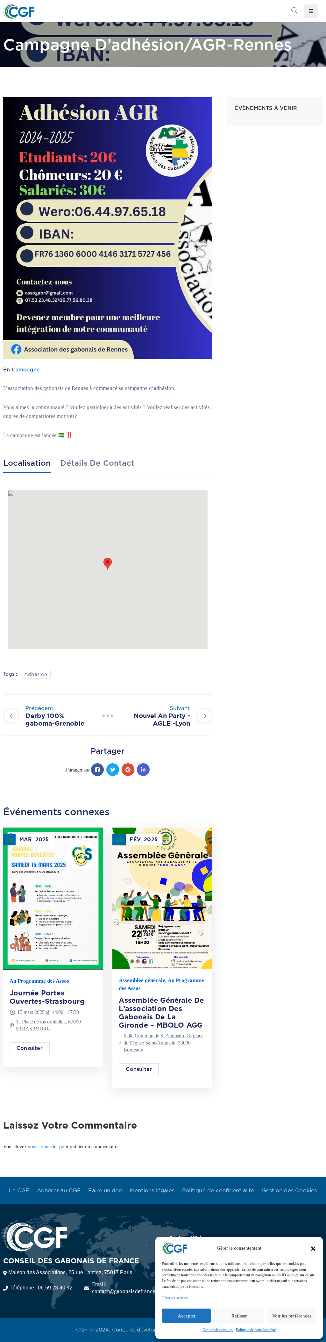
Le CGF (19, 1190)
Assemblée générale (142, 980)
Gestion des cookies (217, 1330)
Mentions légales (152, 1190)
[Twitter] (112, 769)
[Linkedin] (143, 769)
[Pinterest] (128, 769)
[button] (313, 1248)
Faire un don (105, 1190)
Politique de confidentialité (256, 1330)
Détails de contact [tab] (97, 463)
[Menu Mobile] (311, 11)
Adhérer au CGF (59, 1190)
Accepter (186, 1315)
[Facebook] (97, 769)
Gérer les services (175, 1298)
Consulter (30, 1048)
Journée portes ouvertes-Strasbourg (47, 997)
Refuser (239, 1315)
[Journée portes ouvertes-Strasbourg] (53, 898)
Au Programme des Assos (39, 981)
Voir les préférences (291, 1315)
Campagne (26, 370)
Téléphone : (41, 1287)
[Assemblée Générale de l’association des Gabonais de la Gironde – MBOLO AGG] (162, 898)
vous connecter (43, 1146)
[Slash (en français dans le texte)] (108, 715)
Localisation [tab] (27, 463)
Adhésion (35, 674)
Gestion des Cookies (289, 1190)
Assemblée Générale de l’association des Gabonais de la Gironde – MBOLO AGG (161, 1012)
